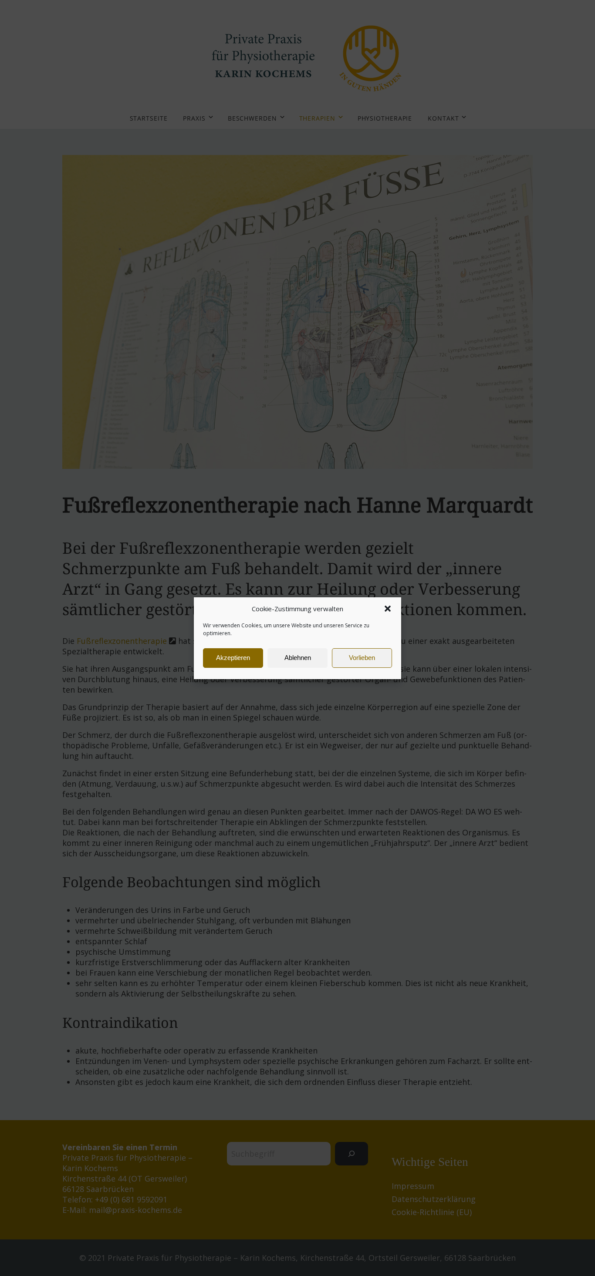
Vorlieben (362, 657)
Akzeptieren (233, 657)
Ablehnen (297, 657)
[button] (387, 608)
